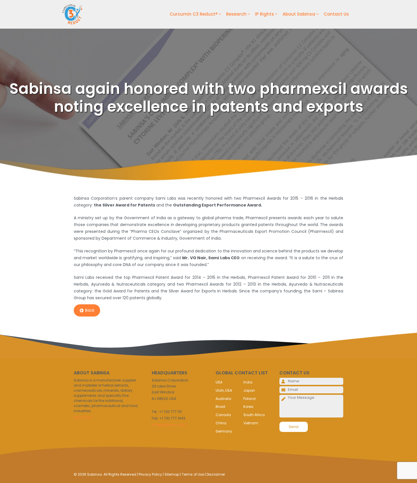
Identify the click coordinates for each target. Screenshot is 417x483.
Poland (249, 398)
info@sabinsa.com (168, 424)
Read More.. (84, 417)
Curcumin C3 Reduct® (194, 14)
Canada (223, 414)
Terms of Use (193, 474)
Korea (248, 406)
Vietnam (250, 423)
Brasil (220, 406)
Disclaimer (216, 474)
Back (89, 310)
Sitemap (172, 474)
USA (219, 382)
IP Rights (264, 14)
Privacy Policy (150, 474)
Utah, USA (224, 390)
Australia (223, 398)
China (221, 423)
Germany (224, 431)
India (247, 382)
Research (236, 14)
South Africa (254, 414)
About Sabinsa (299, 14)
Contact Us (336, 14)
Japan (249, 390)
